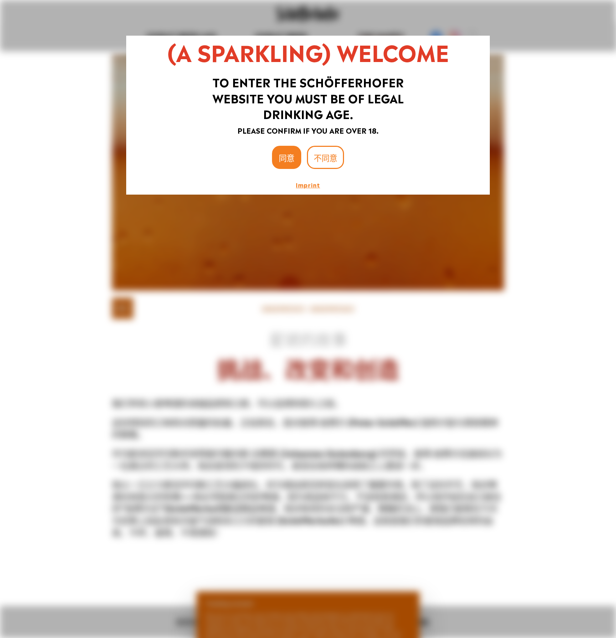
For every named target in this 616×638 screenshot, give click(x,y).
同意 (286, 157)
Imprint (308, 184)
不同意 (325, 157)
